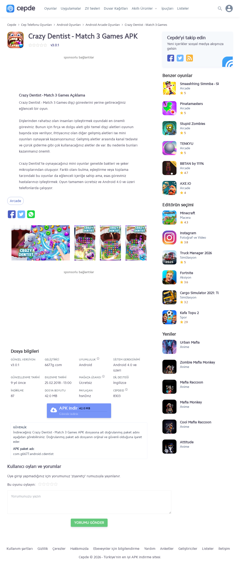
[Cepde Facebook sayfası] (170, 57)
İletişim (224, 549)
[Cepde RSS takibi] (189, 57)
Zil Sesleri (92, 8)
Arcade (15, 201)
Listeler (183, 8)
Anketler (167, 549)
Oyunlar (50, 8)
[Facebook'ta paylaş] (11, 214)
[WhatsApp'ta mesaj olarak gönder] (30, 214)
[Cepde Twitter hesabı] (180, 57)
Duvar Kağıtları (116, 8)
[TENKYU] (169, 148)
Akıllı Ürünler (142, 8)
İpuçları (167, 8)
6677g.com (53, 365)
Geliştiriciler (187, 549)
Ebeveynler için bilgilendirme (116, 549)
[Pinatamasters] (169, 108)
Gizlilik (43, 549)
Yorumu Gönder (89, 522)
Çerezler (59, 549)
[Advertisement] (78, 74)
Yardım (149, 549)
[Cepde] (20, 8)
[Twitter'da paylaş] (21, 214)
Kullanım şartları (20, 549)
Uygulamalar (71, 8)
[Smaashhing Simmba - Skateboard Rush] (169, 88)
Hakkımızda (79, 549)
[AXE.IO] (169, 188)
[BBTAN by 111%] (169, 168)
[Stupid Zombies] (169, 128)
